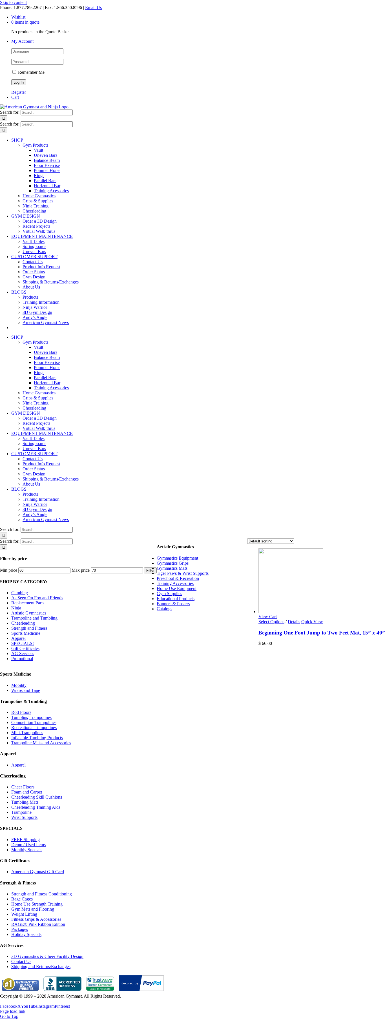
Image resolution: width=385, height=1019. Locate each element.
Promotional (22, 658)
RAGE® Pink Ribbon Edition (38, 924)
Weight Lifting (24, 914)
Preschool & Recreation (178, 578)
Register (18, 92)
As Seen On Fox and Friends (37, 597)
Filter (150, 570)
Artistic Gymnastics (28, 613)
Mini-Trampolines (27, 732)
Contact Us (21, 961)
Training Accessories (175, 583)
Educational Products (175, 598)
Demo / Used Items (28, 844)
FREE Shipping (25, 839)
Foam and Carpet (26, 792)
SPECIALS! (22, 643)
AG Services (22, 653)
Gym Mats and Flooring (32, 909)
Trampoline (21, 812)
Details (294, 621)
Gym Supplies (169, 593)
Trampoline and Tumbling (34, 618)
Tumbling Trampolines (31, 717)
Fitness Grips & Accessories (36, 919)
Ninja (16, 607)
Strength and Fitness (29, 628)
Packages (19, 929)
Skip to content (13, 2)
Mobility (18, 685)
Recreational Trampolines (34, 727)
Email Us (93, 7)
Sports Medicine (25, 633)
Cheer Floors (22, 787)
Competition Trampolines (33, 722)
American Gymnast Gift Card (37, 871)
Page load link (12, 1011)
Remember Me (31, 72)
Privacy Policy (13, 1001)
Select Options (271, 621)
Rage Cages (22, 899)
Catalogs (164, 608)
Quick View (312, 621)
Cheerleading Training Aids (35, 807)
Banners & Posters (173, 603)
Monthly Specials (26, 849)
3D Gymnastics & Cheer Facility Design (47, 956)
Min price (8, 570)
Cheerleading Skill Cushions (36, 797)
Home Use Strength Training (37, 904)
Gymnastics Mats (172, 568)
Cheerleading (23, 623)
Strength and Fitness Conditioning (41, 893)
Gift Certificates (25, 648)
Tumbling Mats (24, 802)
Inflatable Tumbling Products (37, 737)
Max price (81, 570)
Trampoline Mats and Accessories (41, 742)
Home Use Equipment (176, 588)
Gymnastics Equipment (177, 558)
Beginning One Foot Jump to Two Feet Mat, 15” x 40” (321, 633)
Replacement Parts (27, 602)
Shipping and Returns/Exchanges (40, 966)
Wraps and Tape (25, 690)
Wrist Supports (24, 817)
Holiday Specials (26, 934)
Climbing (19, 592)
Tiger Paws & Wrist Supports (183, 573)
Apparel (18, 638)
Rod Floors (21, 712)
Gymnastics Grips (173, 563)
